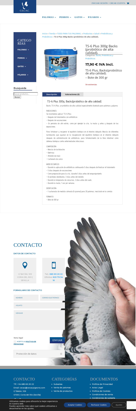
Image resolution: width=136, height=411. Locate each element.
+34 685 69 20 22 (25, 384)
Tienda (52, 33)
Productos (87, 33)
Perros (64, 17)
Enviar (57, 340)
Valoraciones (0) (72, 94)
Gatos (78, 17)
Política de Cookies (101, 391)
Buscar (17, 97)
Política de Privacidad (102, 384)
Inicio (44, 33)
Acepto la (25, 343)
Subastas (58, 384)
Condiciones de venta (102, 394)
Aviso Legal (97, 387)
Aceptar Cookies (75, 405)
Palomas (48, 17)
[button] (75, 48)
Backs (98, 55)
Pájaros (93, 17)
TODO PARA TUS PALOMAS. (69, 33)
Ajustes (119, 405)
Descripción (51, 94)
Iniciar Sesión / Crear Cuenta (108, 3)
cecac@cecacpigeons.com (32, 388)
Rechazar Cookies (99, 405)
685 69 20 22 (56, 274)
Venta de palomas (62, 387)
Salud (96, 33)
